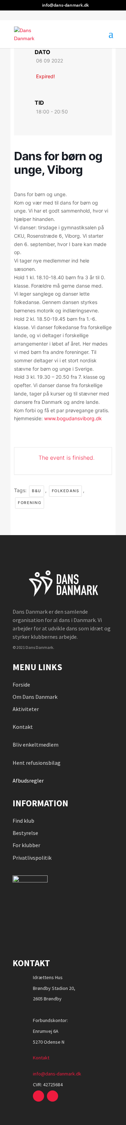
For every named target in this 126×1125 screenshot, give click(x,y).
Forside (21, 684)
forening (29, 502)
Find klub (23, 820)
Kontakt (23, 726)
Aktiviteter (26, 708)
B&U (36, 490)
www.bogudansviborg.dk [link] (73, 418)
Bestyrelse (25, 832)
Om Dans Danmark (35, 696)
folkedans (65, 490)
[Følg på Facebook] (38, 1096)
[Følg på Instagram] (52, 1096)
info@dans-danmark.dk (57, 1074)
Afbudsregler (29, 780)
